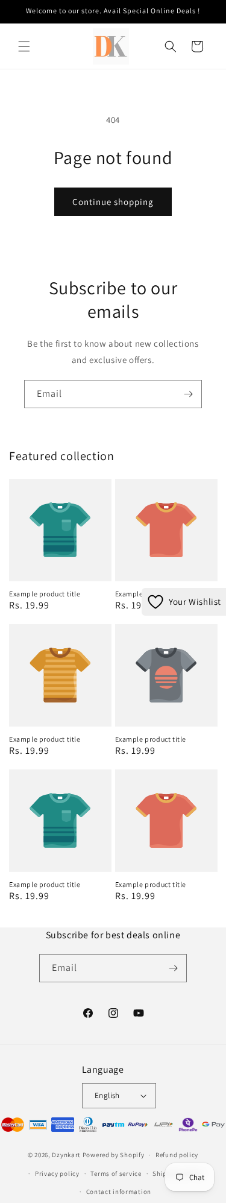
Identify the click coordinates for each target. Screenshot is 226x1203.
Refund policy (176, 1155)
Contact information (118, 1191)
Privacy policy (57, 1173)
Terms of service (115, 1173)
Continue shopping (113, 201)
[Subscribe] (188, 394)
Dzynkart (66, 1155)
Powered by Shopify (114, 1155)
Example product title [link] (45, 593)
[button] (24, 46)
